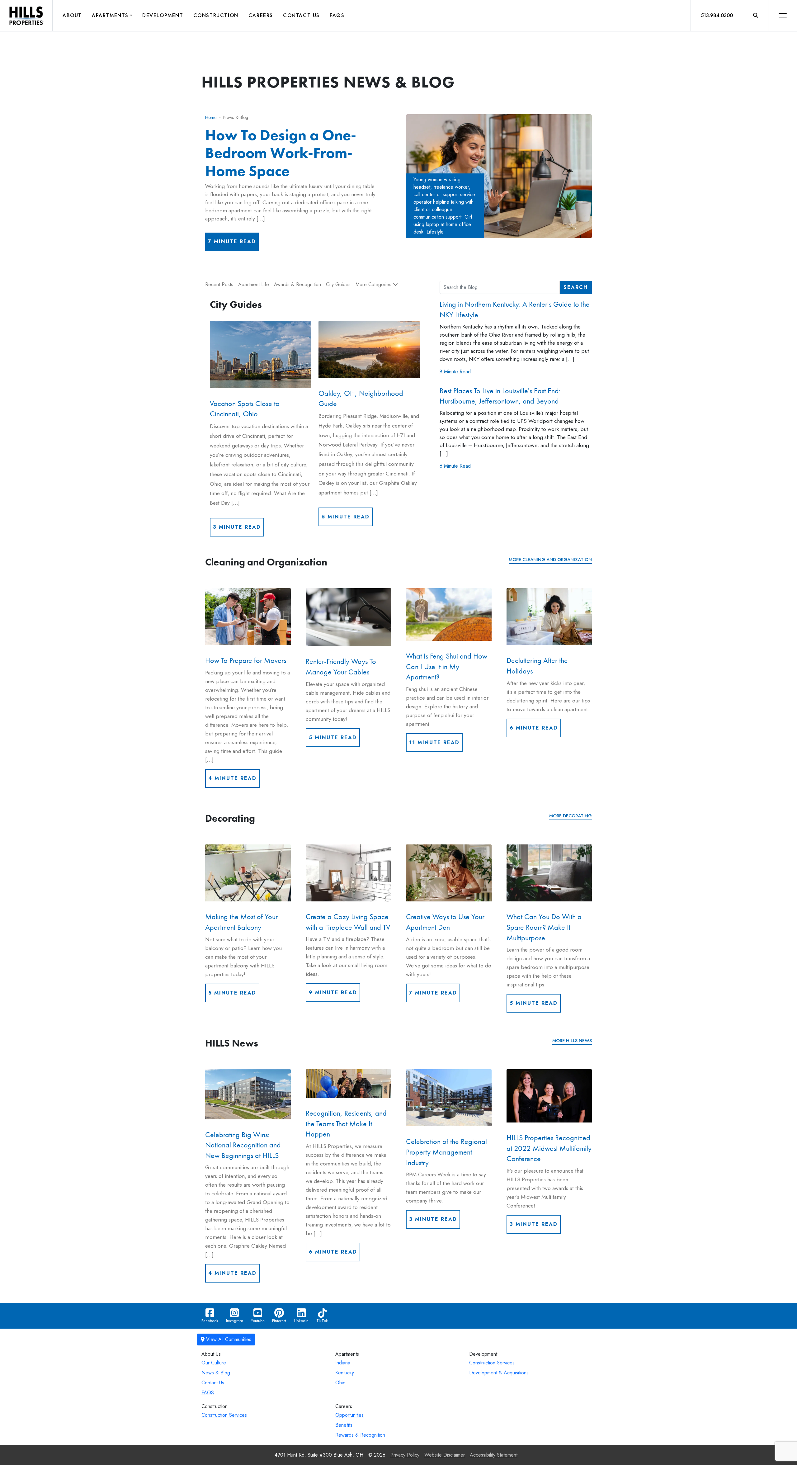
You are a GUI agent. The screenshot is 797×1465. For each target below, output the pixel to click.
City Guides (338, 284)
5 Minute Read (346, 516)
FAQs (337, 15)
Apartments (110, 15)
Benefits (343, 1425)
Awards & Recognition (297, 284)
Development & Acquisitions (499, 1372)
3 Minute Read (237, 527)
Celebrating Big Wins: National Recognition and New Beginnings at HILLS (243, 1145)
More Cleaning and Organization (550, 559)
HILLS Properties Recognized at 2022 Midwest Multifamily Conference (549, 1148)
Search (576, 287)
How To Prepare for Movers (245, 660)
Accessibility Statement (493, 1454)
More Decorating (570, 816)
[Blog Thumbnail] (248, 616)
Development (162, 15)
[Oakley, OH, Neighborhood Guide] (369, 349)
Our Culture (213, 1362)
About (72, 15)
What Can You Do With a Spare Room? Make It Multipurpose (544, 927)
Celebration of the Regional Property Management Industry (446, 1152)
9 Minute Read (333, 992)
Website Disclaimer (444, 1454)
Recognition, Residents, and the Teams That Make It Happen (346, 1123)
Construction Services (492, 1362)
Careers (260, 15)
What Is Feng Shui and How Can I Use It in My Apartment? (446, 666)
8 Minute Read (455, 371)
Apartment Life (253, 284)
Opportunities (349, 1415)
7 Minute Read (232, 241)
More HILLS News (572, 1040)
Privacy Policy (404, 1454)
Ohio (340, 1382)
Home (211, 117)
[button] (755, 15)
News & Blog (215, 1372)
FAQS (207, 1392)
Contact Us (301, 15)
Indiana (342, 1362)
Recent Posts (219, 284)
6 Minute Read (455, 466)
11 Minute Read (434, 742)
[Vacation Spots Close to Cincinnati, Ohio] (260, 354)
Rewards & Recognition (360, 1435)
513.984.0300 (717, 15)
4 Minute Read (232, 778)
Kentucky (344, 1372)
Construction (215, 15)
